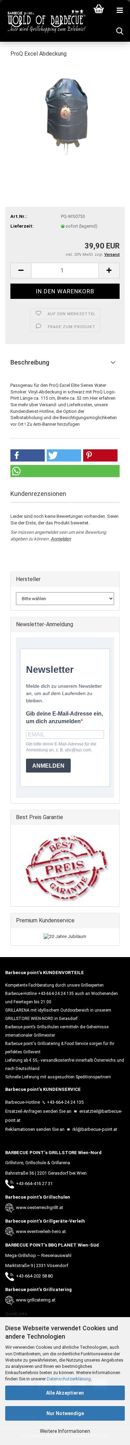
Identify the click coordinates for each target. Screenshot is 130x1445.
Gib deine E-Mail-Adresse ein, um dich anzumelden (64, 718)
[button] (20, 270)
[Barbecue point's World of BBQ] (43, 21)
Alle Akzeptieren (65, 1393)
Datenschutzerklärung (69, 1378)
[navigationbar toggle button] (119, 10)
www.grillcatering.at (35, 1300)
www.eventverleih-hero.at (41, 1231)
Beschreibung (29, 362)
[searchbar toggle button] (119, 31)
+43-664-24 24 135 (65, 1102)
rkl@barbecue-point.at (94, 1129)
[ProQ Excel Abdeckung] (65, 116)
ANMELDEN (48, 766)
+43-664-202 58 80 (34, 1276)
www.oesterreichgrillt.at (39, 1207)
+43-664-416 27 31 (34, 1183)
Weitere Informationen (65, 1431)
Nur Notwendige (65, 1413)
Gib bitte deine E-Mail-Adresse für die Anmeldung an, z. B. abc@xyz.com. (61, 747)
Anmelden (61, 538)
